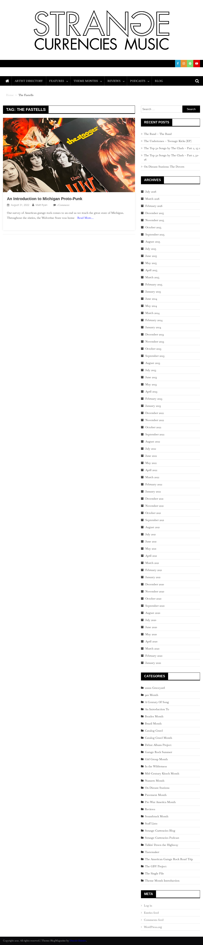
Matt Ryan (41, 204)
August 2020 (152, 613)
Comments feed (154, 920)
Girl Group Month (156, 759)
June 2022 (151, 456)
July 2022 (150, 448)
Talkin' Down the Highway (161, 845)
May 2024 (151, 306)
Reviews (114, 81)
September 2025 (155, 234)
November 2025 (154, 220)
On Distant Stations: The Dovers (164, 166)
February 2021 (153, 570)
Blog (159, 81)
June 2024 (151, 298)
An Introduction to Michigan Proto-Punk (44, 199)
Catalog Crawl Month (158, 738)
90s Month (151, 695)
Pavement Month (156, 795)
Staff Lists (151, 823)
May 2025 (151, 263)
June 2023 (151, 377)
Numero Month (154, 780)
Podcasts (137, 81)
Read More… (85, 218)
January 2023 (153, 406)
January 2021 (152, 577)
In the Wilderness (156, 766)
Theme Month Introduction (162, 880)
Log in (148, 905)
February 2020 (153, 655)
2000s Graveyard (155, 688)
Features (56, 81)
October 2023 (153, 348)
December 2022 (154, 413)
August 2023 (152, 363)
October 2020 (153, 598)
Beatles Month (154, 716)
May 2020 (151, 634)
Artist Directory (29, 81)
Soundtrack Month (156, 816)
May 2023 (151, 384)
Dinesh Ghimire (78, 940)
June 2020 (151, 627)
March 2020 (152, 648)
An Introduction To (157, 709)
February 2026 (153, 206)
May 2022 (151, 463)
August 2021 (152, 527)
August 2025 (152, 241)
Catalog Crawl (154, 730)
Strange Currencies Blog (160, 830)
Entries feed (151, 912)
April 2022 (151, 470)
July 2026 (150, 191)
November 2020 (154, 591)
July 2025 (150, 248)
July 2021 (150, 534)
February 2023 (153, 398)
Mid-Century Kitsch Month (162, 773)
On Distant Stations (157, 788)
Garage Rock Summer (158, 752)
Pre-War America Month (160, 802)
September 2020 (155, 605)
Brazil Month (153, 723)
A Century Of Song (157, 702)
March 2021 (152, 563)
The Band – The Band (158, 134)
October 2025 (153, 227)
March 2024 (152, 313)
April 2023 (151, 391)
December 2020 (154, 584)
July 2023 (150, 370)
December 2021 (154, 498)
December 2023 (154, 334)
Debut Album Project (158, 745)
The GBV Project (156, 866)
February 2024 (154, 320)
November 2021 (154, 506)
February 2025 (153, 284)
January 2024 (153, 327)
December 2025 (154, 213)
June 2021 (150, 541)
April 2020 (151, 641)
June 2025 (151, 256)
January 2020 (153, 663)
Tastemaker (152, 852)
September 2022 (154, 434)
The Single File (154, 873)
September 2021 (154, 520)
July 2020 (150, 620)
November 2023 (154, 341)
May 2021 (150, 548)
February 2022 (153, 484)
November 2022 (154, 420)
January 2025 (153, 291)
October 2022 (153, 427)
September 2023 (154, 356)
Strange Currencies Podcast (162, 837)
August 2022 (152, 441)
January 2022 (153, 491)
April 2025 (151, 270)
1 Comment (63, 205)
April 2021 (151, 555)
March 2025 (152, 277)
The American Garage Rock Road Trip (169, 859)
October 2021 (153, 513)
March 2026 (152, 199)
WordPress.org (153, 927)
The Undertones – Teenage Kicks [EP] (167, 141)
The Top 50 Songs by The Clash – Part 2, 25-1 (172, 148)
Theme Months (86, 81)
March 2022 (152, 477)
